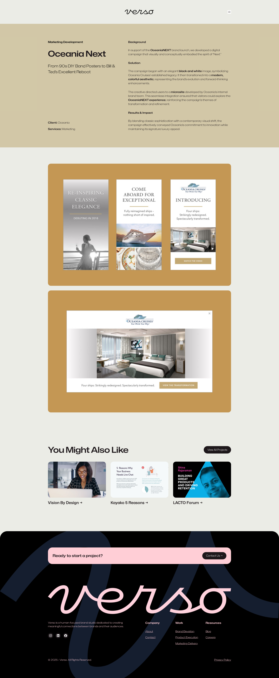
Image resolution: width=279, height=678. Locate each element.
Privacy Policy (222, 659)
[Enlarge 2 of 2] (227, 294)
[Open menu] (229, 12)
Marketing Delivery (186, 643)
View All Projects (217, 449)
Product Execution (186, 637)
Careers (210, 637)
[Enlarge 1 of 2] (227, 167)
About (149, 631)
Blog (208, 631)
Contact (150, 637)
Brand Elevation (184, 631)
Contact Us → (214, 555)
